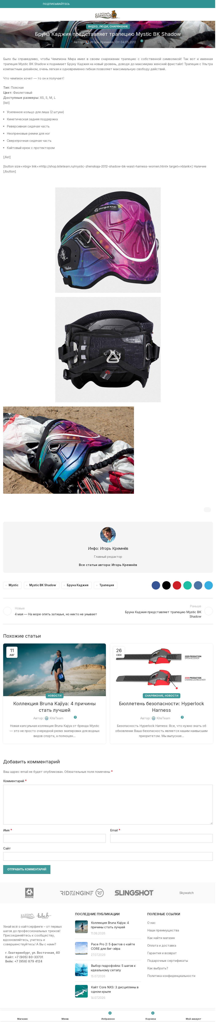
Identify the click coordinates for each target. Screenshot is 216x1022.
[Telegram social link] (36, 4)
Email (115, 830)
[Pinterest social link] (177, 585)
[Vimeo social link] (20, 4)
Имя (7, 830)
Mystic (13, 585)
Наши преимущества (163, 930)
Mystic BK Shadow (42, 585)
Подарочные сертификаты (167, 961)
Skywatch (187, 893)
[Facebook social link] (5, 4)
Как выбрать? (157, 968)
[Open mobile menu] (5, 14)
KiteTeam (56, 718)
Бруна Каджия (77, 585)
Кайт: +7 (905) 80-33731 (24, 957)
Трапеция (106, 585)
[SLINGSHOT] (134, 892)
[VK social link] (31, 4)
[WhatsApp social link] (25, 4)
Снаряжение (118, 26)
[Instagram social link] (10, 4)
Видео (93, 26)
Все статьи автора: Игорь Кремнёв (108, 565)
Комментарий (15, 781)
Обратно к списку (108, 611)
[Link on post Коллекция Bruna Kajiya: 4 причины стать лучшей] (54, 669)
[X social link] (166, 585)
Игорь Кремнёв (101, 42)
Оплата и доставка (161, 945)
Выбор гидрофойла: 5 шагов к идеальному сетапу (113, 968)
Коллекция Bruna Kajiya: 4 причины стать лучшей (110, 925)
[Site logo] (108, 14)
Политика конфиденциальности (171, 976)
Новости (54, 695)
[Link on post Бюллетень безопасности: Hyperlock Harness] (161, 669)
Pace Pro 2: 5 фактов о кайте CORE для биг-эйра (113, 946)
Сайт (7, 848)
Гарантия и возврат (162, 953)
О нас (151, 923)
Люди (103, 26)
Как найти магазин (161, 938)
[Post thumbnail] (81, 927)
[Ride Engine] (82, 892)
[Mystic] (29, 892)
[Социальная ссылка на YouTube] (15, 4)
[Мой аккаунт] (211, 14)
